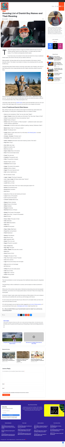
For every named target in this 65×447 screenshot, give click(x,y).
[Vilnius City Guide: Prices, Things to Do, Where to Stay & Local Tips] (50, 64)
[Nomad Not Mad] (4, 6)
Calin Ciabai (6, 320)
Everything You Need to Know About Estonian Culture (58, 78)
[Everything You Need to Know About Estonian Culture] (50, 79)
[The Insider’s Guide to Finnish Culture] (50, 75)
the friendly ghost (32, 132)
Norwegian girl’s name (22, 306)
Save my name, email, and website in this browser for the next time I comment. (16, 392)
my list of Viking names (35, 304)
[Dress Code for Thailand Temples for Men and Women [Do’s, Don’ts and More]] (50, 58)
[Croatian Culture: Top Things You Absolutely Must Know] (50, 70)
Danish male (19, 102)
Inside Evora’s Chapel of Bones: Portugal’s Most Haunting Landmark (22, 360)
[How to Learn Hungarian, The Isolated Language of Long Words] (37, 354)
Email (3, 388)
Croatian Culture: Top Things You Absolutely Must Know (58, 69)
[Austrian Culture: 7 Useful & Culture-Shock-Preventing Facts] (8, 354)
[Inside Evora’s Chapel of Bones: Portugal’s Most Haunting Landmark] (23, 354)
